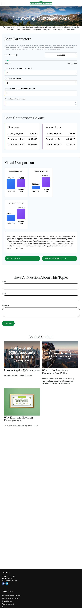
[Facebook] (3, 583)
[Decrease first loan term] (75, 84)
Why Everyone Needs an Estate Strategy (18, 419)
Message (5, 305)
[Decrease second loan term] (75, 104)
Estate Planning (7, 601)
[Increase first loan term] (75, 82)
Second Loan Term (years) (15, 99)
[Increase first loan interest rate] (75, 72)
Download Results (55, 258)
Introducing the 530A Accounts (22, 370)
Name (4, 281)
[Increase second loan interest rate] (75, 92)
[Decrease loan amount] (75, 56)
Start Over (13, 258)
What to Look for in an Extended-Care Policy (55, 372)
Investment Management (10, 598)
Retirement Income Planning (11, 595)
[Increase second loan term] (75, 102)
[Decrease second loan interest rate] (75, 94)
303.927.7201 (11, 576)
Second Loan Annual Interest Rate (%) (20, 89)
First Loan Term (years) (14, 79)
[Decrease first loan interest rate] (75, 74)
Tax (3, 607)
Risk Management (8, 604)
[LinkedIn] (7, 583)
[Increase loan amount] (75, 54)
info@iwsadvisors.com (9, 580)
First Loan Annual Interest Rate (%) (18, 68)
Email (4, 293)
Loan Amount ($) (11, 55)
